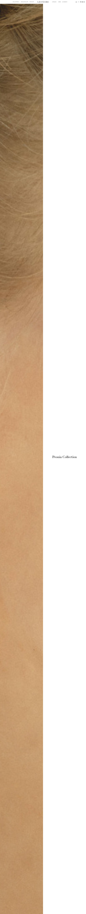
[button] (82, 1)
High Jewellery (24, 1)
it (78, 1)
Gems (59, 1)
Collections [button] (16, 1)
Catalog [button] (54, 1)
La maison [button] (64, 1)
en (76, 1)
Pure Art (32, 1)
